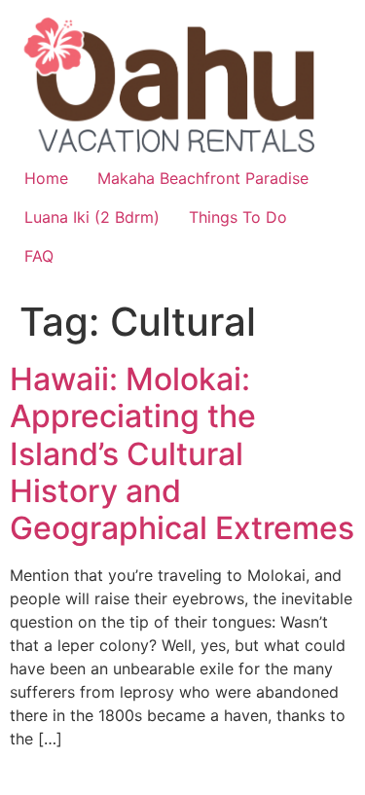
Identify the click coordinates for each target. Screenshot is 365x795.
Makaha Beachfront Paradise (203, 178)
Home (46, 178)
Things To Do (238, 217)
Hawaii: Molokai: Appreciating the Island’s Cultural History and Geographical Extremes (182, 454)
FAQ (39, 256)
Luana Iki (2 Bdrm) (92, 217)
